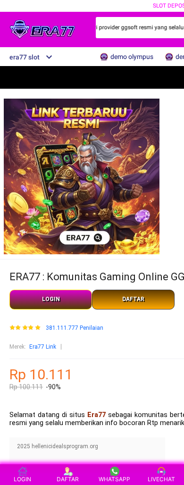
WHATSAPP (114, 479)
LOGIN (51, 299)
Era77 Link (42, 346)
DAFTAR (133, 299)
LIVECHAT (161, 479)
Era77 (96, 415)
